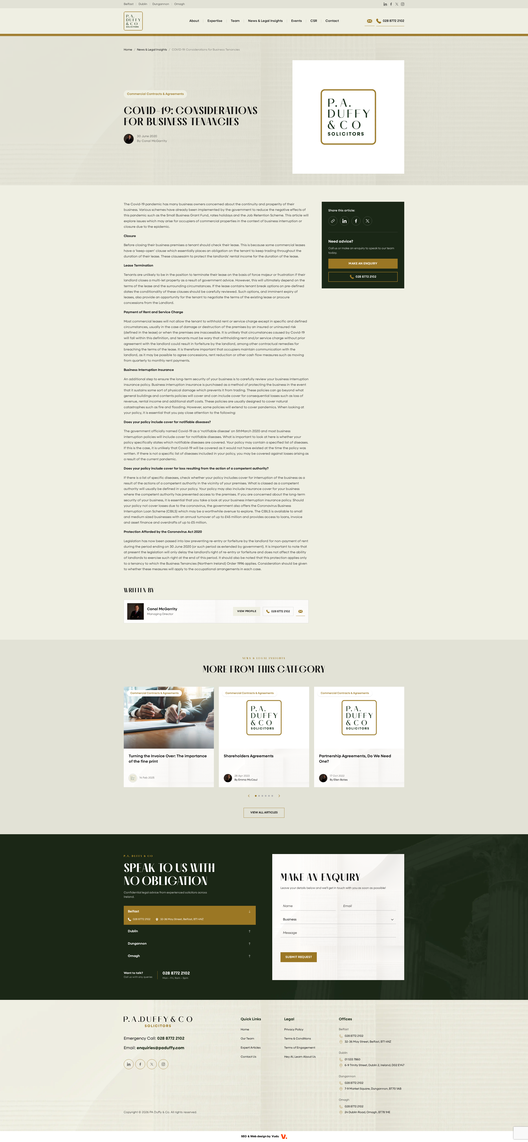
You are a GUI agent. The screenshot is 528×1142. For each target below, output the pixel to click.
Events (296, 21)
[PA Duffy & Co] (133, 21)
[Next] (279, 796)
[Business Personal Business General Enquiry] (338, 919)
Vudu (275, 1136)
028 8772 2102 (280, 611)
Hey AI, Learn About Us (300, 1056)
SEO (244, 1136)
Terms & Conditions (297, 1038)
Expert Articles (251, 1047)
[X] (396, 4)
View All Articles (264, 812)
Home (128, 49)
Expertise (214, 21)
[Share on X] (367, 220)
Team (235, 21)
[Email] (300, 611)
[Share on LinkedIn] (344, 220)
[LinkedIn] (385, 4)
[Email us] (370, 21)
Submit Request (298, 957)
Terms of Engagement (299, 1047)
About (194, 21)
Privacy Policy (293, 1029)
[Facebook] (391, 4)
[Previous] (249, 796)
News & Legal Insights (265, 21)
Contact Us (248, 1056)
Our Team (247, 1038)
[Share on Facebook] (356, 220)
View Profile (246, 611)
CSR (313, 21)
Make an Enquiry (363, 263)
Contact (332, 21)
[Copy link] (332, 220)
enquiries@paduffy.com (160, 1048)
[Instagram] (402, 4)
